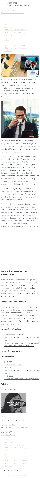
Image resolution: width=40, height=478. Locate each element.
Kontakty (8, 35)
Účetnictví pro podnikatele (15, 30)
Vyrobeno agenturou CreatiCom (14, 475)
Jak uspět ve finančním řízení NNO (19, 346)
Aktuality (8, 27)
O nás (6, 24)
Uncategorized (10, 390)
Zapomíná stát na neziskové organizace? (21, 343)
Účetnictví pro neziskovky (15, 32)
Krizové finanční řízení (13, 335)
